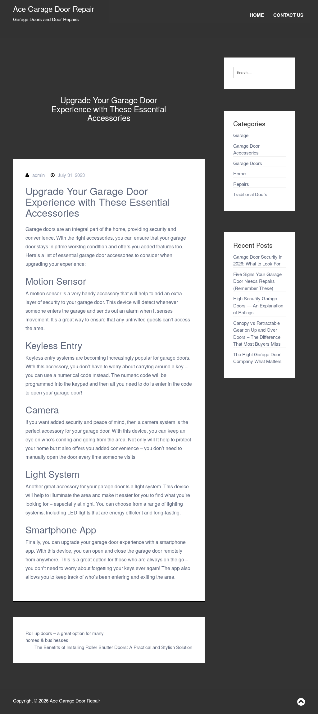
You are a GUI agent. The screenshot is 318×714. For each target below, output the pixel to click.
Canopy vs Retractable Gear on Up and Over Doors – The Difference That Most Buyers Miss (257, 333)
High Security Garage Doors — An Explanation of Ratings (258, 305)
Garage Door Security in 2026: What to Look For (257, 260)
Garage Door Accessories (246, 149)
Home (257, 15)
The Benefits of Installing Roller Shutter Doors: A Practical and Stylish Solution (113, 647)
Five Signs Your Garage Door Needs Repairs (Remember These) (257, 281)
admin (38, 175)
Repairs (241, 184)
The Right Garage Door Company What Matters (257, 358)
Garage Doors (247, 163)
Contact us (288, 15)
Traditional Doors (250, 194)
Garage (240, 135)
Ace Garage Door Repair (53, 8)
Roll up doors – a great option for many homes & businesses (64, 636)
